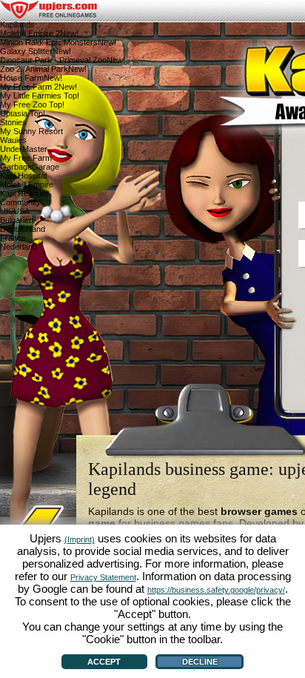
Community (20, 202)
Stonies (13, 122)
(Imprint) (79, 539)
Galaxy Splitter (35, 51)
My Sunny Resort (31, 131)
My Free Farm (26, 157)
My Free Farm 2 (38, 86)
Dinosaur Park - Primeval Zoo (62, 60)
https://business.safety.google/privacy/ (216, 589)
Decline (200, 661)
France (13, 237)
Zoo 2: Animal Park (43, 68)
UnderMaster (23, 148)
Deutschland (22, 229)
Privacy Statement (103, 577)
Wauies (13, 140)
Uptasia (22, 113)
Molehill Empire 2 (39, 33)
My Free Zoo (32, 104)
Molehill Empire (26, 184)
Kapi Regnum (24, 193)
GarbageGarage (29, 166)
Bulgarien (16, 220)
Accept (104, 661)
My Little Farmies (39, 95)
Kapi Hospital (23, 175)
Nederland (18, 246)
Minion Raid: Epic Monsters (58, 42)
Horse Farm (31, 77)
